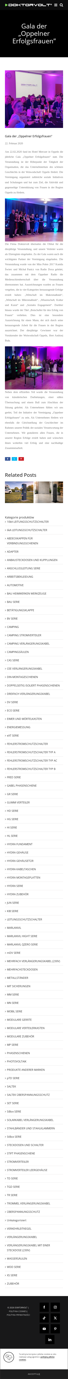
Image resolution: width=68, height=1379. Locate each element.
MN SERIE (13, 1003)
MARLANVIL (14, 928)
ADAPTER (12, 551)
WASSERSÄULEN (17, 1258)
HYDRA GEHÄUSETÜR (20, 861)
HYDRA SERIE (15, 886)
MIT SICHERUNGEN (18, 986)
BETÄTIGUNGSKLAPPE (20, 610)
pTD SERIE (13, 1078)
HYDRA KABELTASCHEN (21, 869)
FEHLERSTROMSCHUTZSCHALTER (27, 744)
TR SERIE (12, 1195)
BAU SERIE (13, 602)
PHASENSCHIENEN (18, 1053)
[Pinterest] (55, 1328)
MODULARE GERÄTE (19, 1020)
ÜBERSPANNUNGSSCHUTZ (23, 1212)
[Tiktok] (44, 1318)
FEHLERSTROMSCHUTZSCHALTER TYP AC (32, 760)
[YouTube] (44, 1328)
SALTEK (11, 1086)
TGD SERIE (13, 1187)
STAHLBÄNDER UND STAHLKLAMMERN (31, 1128)
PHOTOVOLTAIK (16, 1061)
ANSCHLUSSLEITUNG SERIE (23, 568)
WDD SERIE (14, 1267)
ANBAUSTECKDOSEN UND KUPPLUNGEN (32, 560)
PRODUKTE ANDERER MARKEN (26, 1070)
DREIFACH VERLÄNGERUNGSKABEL (28, 694)
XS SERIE (12, 1275)
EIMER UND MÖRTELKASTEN (24, 719)
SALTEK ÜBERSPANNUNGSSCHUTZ (28, 1095)
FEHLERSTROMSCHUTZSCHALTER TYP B (31, 769)
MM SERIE (13, 994)
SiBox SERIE (14, 1111)
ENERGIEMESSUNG (18, 727)
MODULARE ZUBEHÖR (20, 1036)
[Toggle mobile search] (61, 5)
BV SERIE (12, 618)
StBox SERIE (14, 1137)
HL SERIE (12, 836)
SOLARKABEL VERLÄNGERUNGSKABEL (30, 1120)
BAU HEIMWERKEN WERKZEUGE (26, 593)
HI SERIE (12, 827)
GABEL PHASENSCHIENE (22, 785)
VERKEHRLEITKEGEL (19, 1228)
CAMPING (13, 627)
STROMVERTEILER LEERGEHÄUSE (27, 1170)
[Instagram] (55, 1307)
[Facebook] (44, 1307)
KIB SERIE (12, 911)
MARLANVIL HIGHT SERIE (22, 936)
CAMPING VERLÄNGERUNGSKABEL (28, 643)
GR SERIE (12, 794)
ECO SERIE (13, 710)
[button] (34, 1374)
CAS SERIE (13, 660)
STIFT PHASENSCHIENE (21, 1153)
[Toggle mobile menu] (56, 5)
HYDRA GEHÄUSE (17, 852)
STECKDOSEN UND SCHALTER (25, 1145)
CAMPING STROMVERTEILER (24, 635)
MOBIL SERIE (14, 1011)
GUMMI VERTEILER (18, 802)
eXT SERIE (13, 735)
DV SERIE (12, 702)
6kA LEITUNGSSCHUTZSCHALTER (27, 530)
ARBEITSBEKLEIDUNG (20, 576)
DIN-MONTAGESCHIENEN (22, 677)
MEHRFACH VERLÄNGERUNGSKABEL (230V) (33, 961)
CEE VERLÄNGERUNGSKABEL (24, 668)
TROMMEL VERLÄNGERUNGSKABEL (28, 1203)
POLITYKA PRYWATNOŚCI (18, 1315)
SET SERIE (13, 1103)
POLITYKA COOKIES (18, 1311)
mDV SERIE (13, 953)
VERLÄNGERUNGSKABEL (22, 1237)
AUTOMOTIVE (15, 585)
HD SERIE (12, 811)
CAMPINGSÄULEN (18, 652)
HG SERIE (12, 819)
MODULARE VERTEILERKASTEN (26, 1028)
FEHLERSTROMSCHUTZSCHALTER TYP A (31, 752)
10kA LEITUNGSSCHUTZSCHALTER (28, 522)
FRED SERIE (14, 777)
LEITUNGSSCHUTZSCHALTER (24, 919)
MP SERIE (12, 1045)
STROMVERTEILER (18, 1162)
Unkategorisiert (16, 1220)
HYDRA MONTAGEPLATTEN (23, 877)
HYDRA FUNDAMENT (20, 844)
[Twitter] (55, 1318)
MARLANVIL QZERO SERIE (22, 944)
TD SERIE (12, 1178)
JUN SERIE (13, 903)
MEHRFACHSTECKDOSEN (22, 969)
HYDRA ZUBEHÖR (18, 894)
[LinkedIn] (49, 1339)
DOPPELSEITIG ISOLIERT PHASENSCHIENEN (33, 685)
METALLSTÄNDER (17, 978)
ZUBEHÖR (13, 1283)
